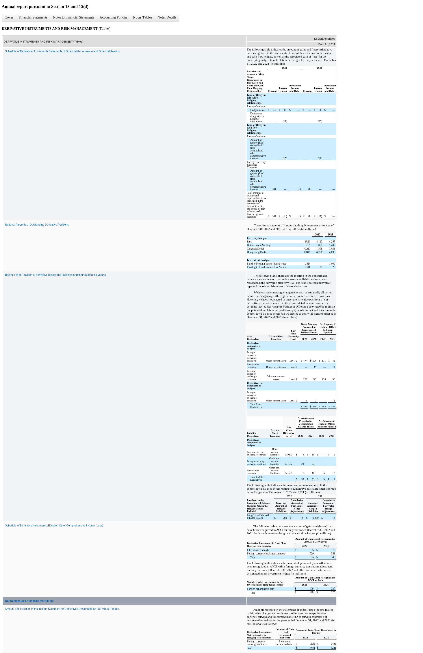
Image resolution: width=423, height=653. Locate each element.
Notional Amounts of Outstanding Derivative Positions (37, 224)
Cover (9, 17)
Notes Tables (142, 17)
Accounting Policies (114, 17)
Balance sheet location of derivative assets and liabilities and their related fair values (55, 275)
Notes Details (167, 17)
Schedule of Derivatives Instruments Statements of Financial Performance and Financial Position (62, 51)
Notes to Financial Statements (73, 17)
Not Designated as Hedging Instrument (29, 601)
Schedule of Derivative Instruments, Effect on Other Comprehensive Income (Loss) (54, 525)
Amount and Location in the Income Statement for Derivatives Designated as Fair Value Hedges (62, 609)
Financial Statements (33, 17)
